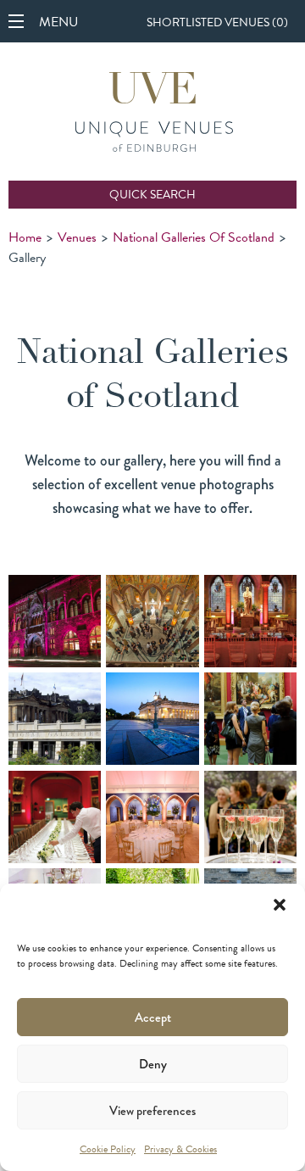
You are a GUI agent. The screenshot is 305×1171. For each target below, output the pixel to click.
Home (25, 237)
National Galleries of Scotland (193, 237)
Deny (153, 1064)
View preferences (152, 1110)
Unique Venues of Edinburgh (154, 113)
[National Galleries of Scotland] (54, 621)
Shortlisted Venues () (217, 22)
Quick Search (152, 195)
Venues (77, 237)
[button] (279, 904)
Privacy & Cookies (180, 1149)
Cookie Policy (108, 1149)
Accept (153, 1017)
